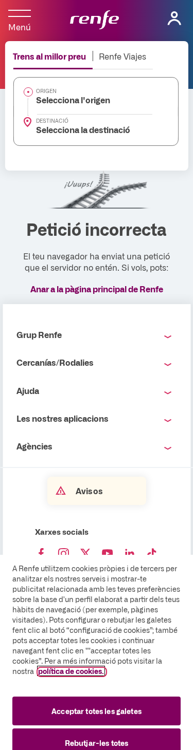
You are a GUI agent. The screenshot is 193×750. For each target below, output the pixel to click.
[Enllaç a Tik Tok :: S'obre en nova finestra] (152, 554)
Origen (46, 91)
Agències (34, 446)
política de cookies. (71, 671)
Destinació (52, 121)
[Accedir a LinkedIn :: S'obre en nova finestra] (130, 554)
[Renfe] (94, 20)
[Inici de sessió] (174, 18)
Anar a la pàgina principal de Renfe (96, 289)
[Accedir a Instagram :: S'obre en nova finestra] (63, 554)
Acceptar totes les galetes (96, 711)
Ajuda (27, 390)
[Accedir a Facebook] (41, 554)
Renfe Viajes (122, 56)
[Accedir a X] (85, 554)
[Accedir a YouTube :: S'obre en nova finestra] (107, 554)
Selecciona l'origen (73, 99)
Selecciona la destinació (83, 129)
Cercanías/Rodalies (55, 362)
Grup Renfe (39, 334)
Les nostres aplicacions (62, 418)
